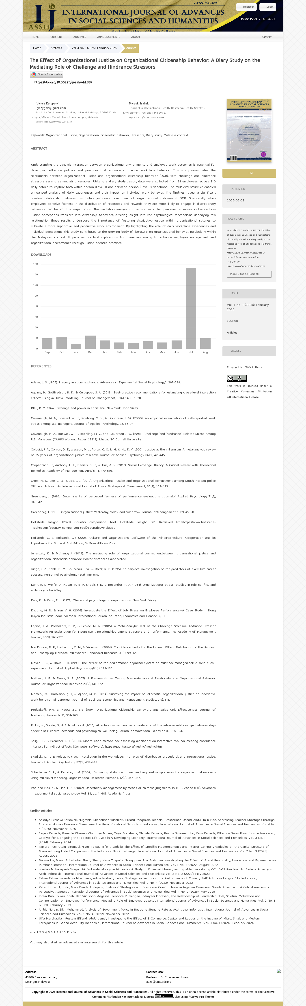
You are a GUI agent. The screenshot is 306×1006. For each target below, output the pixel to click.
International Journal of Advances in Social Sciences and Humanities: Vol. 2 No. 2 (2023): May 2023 (137, 874)
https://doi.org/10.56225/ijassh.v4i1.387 (63, 83)
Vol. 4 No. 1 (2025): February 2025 (94, 48)
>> (74, 933)
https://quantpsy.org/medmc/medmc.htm (133, 747)
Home (35, 37)
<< (31, 933)
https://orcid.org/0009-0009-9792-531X (146, 118)
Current (56, 37)
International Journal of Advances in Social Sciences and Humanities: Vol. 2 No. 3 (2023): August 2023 (153, 854)
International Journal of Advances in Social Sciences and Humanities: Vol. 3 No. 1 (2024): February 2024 (152, 840)
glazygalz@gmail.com (51, 108)
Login (270, 7)
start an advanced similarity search (76, 943)
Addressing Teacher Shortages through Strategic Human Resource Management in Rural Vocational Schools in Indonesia (157, 822)
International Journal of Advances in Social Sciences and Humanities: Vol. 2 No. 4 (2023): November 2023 (116, 883)
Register (248, 7)
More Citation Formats (245, 274)
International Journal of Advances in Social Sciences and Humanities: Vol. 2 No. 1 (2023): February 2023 (157, 903)
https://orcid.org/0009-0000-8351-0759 (53, 122)
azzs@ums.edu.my (158, 982)
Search (266, 37)
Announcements (108, 37)
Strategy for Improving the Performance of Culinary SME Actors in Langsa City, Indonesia (190, 878)
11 (68, 933)
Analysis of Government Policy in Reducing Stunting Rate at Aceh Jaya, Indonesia (145, 910)
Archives (79, 37)
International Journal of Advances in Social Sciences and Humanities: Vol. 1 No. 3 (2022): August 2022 (143, 865)
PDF (251, 173)
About (135, 37)
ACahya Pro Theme (201, 997)
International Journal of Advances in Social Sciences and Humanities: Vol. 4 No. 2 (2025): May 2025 (142, 892)
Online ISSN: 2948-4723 (257, 19)
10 (64, 933)
